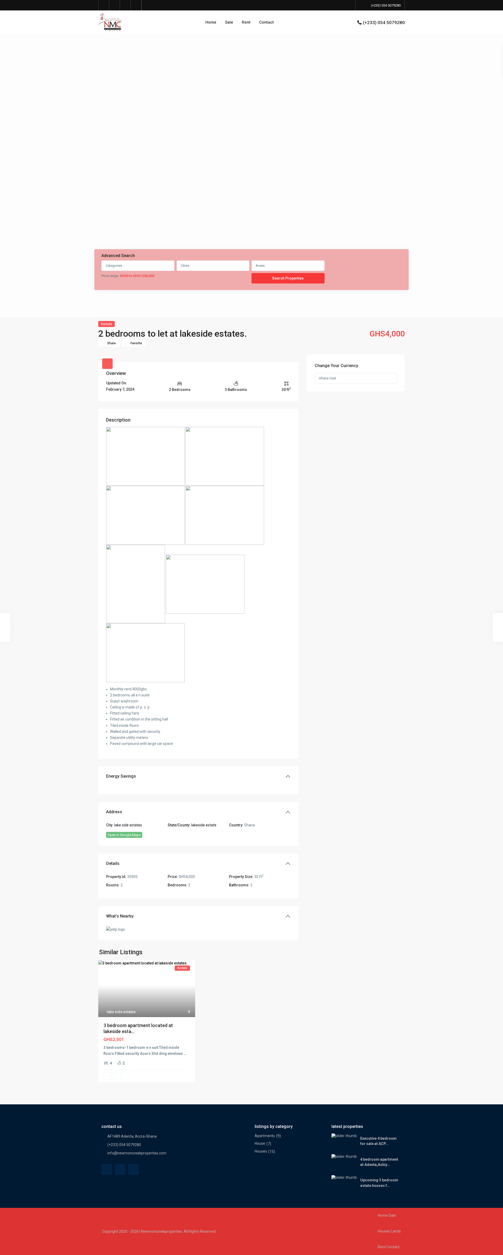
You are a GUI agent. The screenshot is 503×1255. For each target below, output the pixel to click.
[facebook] (104, 5)
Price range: (110, 276)
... (185, 1053)
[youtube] (125, 5)
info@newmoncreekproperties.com (136, 1153)
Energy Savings (121, 776)
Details (112, 863)
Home (210, 22)
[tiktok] (114, 5)
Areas (260, 266)
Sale (229, 22)
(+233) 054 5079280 (386, 5)
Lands (396, 1231)
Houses (261, 1151)
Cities (185, 266)
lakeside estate (203, 825)
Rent (246, 22)
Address (114, 811)
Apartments (265, 1136)
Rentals (106, 324)
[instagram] (136, 5)
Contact (266, 22)
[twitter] (120, 1169)
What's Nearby (120, 916)
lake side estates (128, 825)
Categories (114, 266)
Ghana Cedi (327, 378)
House (260, 1143)
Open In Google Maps (124, 835)
